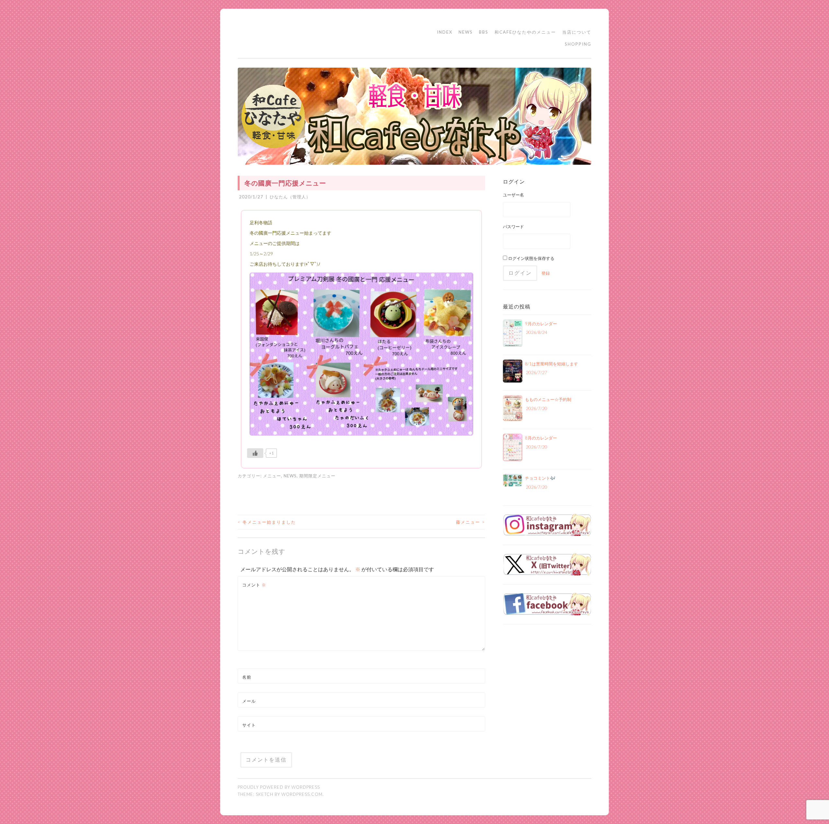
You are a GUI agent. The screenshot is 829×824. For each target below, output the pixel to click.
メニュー (272, 475)
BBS (483, 32)
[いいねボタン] (255, 453)
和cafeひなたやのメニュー (525, 32)
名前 (246, 677)
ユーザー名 (513, 194)
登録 (545, 273)
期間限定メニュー (317, 475)
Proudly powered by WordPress (279, 787)
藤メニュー (470, 522)
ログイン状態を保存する (530, 258)
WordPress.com (302, 794)
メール (249, 701)
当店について (576, 32)
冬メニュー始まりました (267, 522)
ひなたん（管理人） (290, 196)
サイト (249, 725)
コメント (254, 584)
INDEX (444, 32)
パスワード (513, 226)
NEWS (466, 32)
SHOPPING (578, 44)
